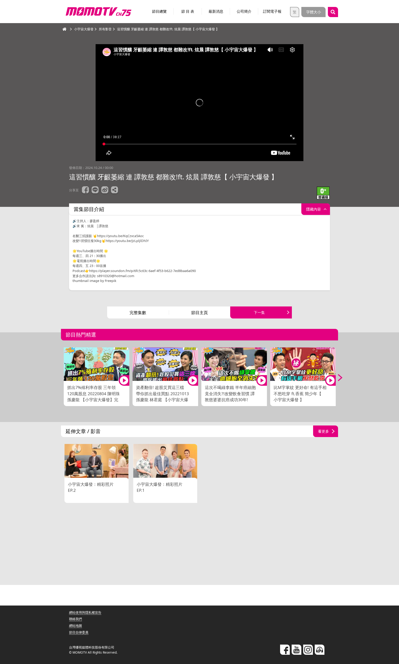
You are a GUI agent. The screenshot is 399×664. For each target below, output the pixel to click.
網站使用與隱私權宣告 (85, 612)
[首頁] (64, 29)
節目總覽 (159, 11)
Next (337, 377)
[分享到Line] (95, 190)
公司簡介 (244, 11)
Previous (62, 377)
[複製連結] (114, 190)
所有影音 (105, 29)
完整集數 (138, 312)
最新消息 (216, 11)
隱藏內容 (313, 209)
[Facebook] (285, 650)
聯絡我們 (75, 619)
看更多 (323, 431)
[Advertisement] (199, 544)
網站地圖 (75, 625)
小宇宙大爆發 (84, 29)
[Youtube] (296, 650)
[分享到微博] (105, 190)
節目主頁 (199, 312)
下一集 (259, 312)
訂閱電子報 (272, 11)
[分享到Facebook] (85, 190)
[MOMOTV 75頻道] (98, 11)
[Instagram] (308, 650)
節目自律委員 (78, 632)
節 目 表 (187, 11)
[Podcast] (319, 650)
